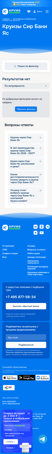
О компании (8, 246)
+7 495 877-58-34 (21, 297)
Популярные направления (24, 19)
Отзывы (31, 246)
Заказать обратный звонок (26, 306)
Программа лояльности (33, 262)
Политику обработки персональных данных (24, 352)
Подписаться (26, 344)
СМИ (4, 250)
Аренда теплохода (36, 257)
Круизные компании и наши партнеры (38, 273)
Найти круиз (33, 253)
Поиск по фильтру (28, 66)
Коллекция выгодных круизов (37, 268)
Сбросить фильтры (26, 109)
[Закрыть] (28, 413)
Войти (39, 11)
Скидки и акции (10, 253)
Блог (4, 257)
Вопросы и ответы (36, 250)
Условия (8, 429)
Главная (6, 19)
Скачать (9, 442)
